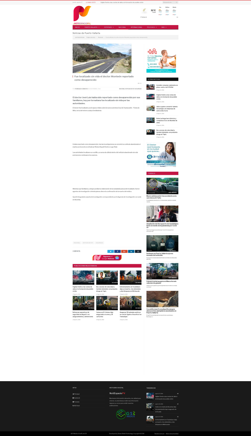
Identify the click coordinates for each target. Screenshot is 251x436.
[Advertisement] (107, 128)
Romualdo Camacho (81, 89)
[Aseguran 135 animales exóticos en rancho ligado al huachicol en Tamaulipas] (130, 303)
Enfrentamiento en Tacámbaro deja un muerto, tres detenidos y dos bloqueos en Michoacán (130, 289)
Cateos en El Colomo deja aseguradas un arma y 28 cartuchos (104, 314)
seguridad (99, 242)
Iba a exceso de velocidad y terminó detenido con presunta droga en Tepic (106, 289)
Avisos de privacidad (172, 433)
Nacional (122, 27)
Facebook (77, 398)
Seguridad (138, 89)
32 (177, 416)
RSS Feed (77, 405)
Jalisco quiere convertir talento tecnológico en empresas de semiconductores (167, 109)
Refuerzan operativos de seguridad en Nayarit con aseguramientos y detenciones (83, 314)
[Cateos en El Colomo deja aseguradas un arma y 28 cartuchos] (107, 303)
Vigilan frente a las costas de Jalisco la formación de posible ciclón (121, 2)
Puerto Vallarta (91, 27)
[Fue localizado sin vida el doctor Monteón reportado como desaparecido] (107, 59)
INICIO (77, 27)
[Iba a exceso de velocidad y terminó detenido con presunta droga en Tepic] (107, 277)
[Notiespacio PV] (82, 15)
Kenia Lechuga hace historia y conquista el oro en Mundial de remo (166, 121)
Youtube (76, 402)
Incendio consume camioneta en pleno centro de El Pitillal (167, 86)
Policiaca (151, 27)
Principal (76, 394)
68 (177, 393)
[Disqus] (107, 349)
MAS (163, 27)
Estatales (108, 27)
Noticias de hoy (129, 89)
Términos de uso (159, 433)
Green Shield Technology (125, 433)
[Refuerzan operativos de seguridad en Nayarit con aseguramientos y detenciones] (83, 303)
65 (177, 404)
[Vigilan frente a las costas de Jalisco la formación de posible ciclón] (83, 277)
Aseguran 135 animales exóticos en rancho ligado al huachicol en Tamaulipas (130, 314)
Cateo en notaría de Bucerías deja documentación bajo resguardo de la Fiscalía (165, 409)
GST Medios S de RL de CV (79, 433)
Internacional (136, 27)
